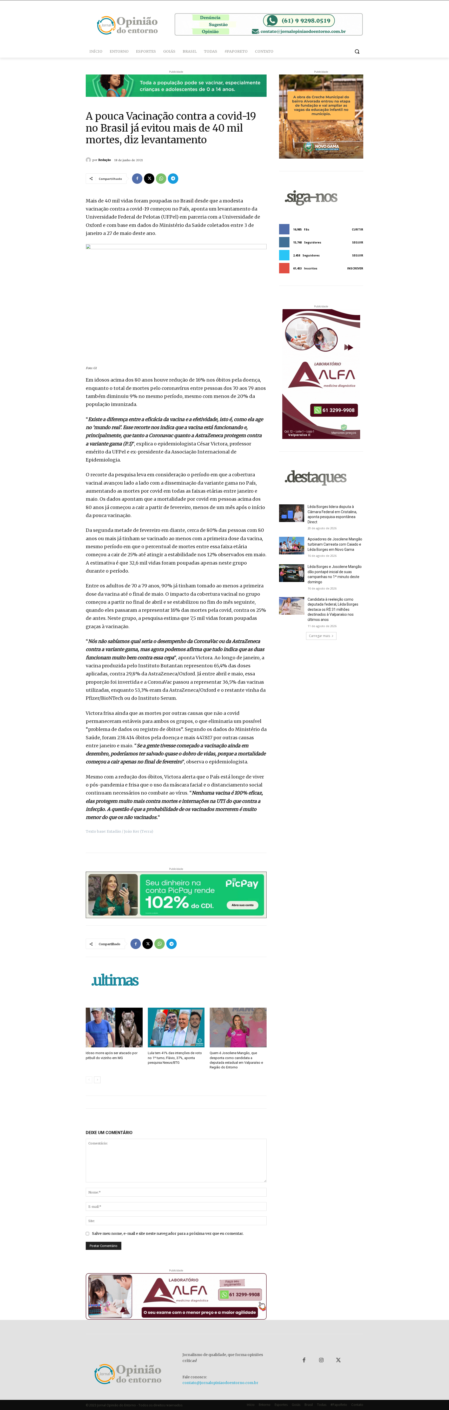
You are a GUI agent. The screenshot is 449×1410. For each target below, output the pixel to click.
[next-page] (97, 1079)
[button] (357, 51)
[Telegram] (173, 178)
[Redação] (89, 159)
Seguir (357, 242)
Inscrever (355, 268)
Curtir (357, 229)
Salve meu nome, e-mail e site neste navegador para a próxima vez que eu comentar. (167, 1233)
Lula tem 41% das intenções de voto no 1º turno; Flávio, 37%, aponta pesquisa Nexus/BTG (175, 1057)
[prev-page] (89, 1079)
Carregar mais (319, 636)
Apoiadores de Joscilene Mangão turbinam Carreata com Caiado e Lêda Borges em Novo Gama (335, 544)
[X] (149, 178)
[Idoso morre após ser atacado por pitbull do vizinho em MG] (114, 1027)
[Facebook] (137, 178)
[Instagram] (321, 1360)
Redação (104, 160)
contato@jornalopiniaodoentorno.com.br (220, 1382)
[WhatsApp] (161, 178)
